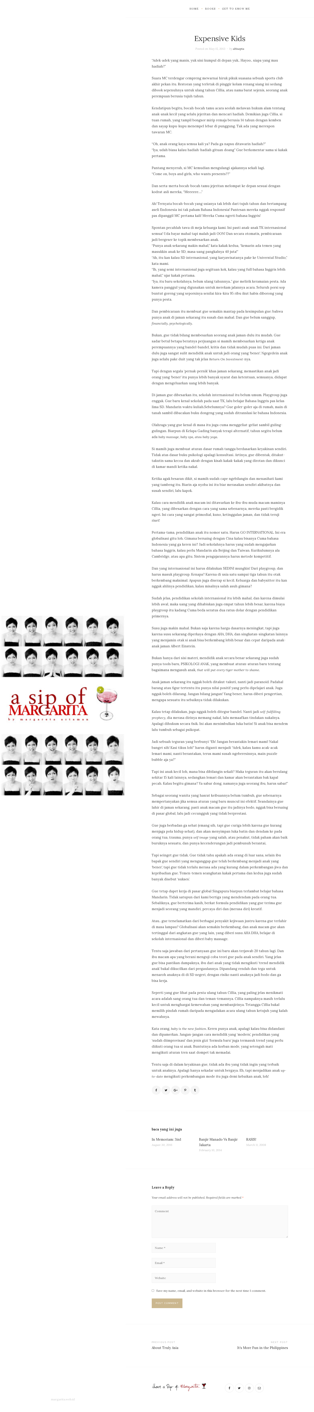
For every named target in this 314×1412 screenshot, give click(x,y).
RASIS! (251, 1139)
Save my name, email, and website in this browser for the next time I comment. (211, 1290)
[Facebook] (229, 1388)
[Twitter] (239, 1388)
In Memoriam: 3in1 (166, 1139)
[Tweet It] (165, 1090)
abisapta (238, 48)
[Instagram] (249, 1388)
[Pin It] (185, 1090)
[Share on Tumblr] (195, 1090)
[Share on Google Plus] (175, 1090)
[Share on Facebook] (156, 1090)
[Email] (259, 1388)
